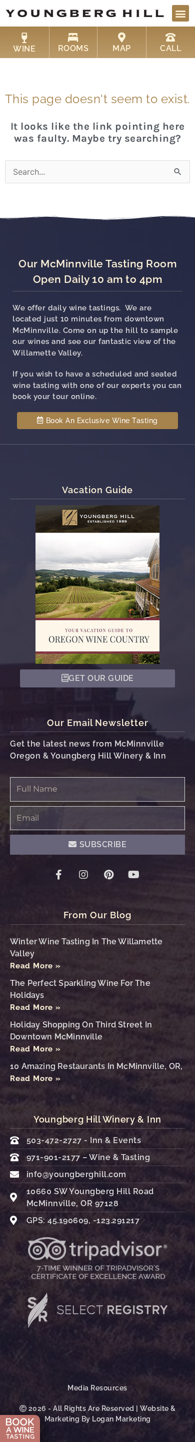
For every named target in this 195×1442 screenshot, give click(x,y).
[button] (180, 13)
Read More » (35, 965)
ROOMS (73, 48)
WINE (24, 49)
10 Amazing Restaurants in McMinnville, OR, (96, 1066)
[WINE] (25, 38)
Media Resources (98, 1388)
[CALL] (171, 38)
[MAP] (121, 38)
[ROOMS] (73, 38)
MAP (121, 48)
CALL (170, 48)
